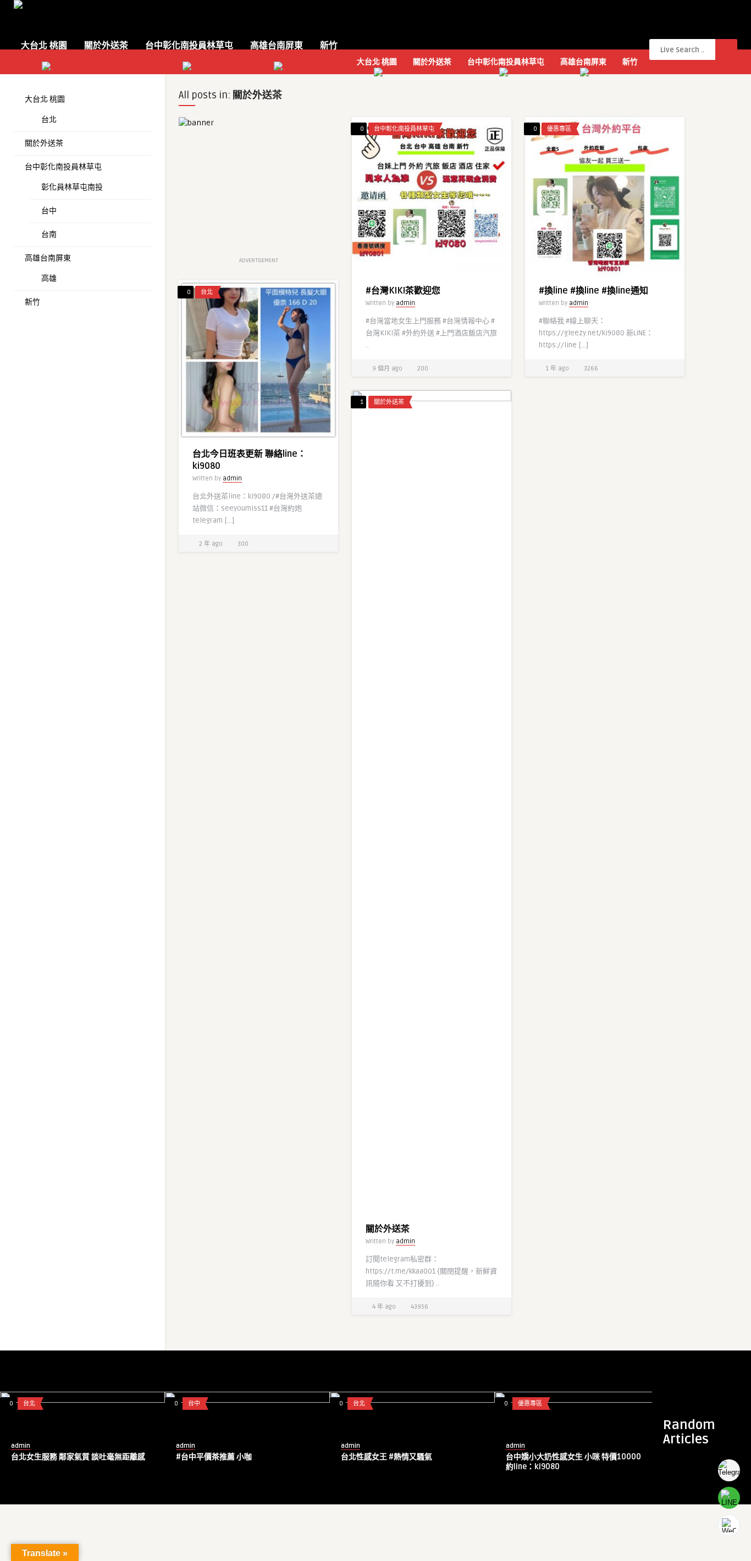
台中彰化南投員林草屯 (189, 45)
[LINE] (729, 1498)
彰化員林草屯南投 (72, 187)
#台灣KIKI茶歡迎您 (403, 290)
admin (405, 303)
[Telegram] (729, 1470)
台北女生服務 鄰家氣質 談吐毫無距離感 (78, 1457)
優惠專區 (559, 128)
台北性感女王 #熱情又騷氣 (386, 1457)
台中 (49, 210)
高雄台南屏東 (276, 45)
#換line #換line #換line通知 (593, 290)
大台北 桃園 (44, 45)
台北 (49, 119)
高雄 (49, 278)
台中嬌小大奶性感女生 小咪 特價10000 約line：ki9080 (573, 1461)
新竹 (329, 45)
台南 (49, 234)
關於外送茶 (106, 45)
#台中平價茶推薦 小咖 (214, 1457)
